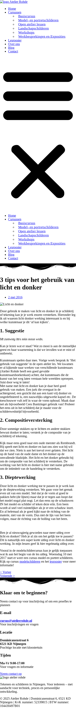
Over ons (14, 44)
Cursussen (14, 12)
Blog (11, 47)
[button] (38, 134)
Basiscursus (26, 16)
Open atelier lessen (32, 24)
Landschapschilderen (33, 28)
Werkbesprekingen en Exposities (41, 36)
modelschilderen (29, 561)
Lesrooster (14, 40)
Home (12, 8)
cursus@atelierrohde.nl (16, 620)
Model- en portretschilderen (38, 20)
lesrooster (56, 561)
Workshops (26, 32)
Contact (13, 51)
